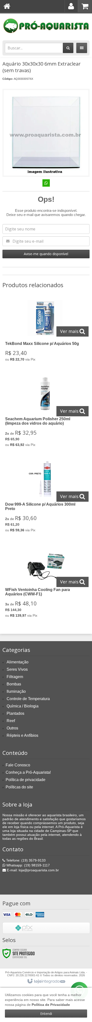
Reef (11, 721)
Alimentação (17, 662)
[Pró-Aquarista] (46, 25)
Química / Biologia (23, 706)
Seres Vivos (17, 669)
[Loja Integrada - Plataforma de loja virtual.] (46, 981)
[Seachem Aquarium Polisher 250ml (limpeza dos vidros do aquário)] (45, 412)
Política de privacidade (25, 780)
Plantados (15, 713)
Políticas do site (19, 787)
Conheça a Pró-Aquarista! (28, 772)
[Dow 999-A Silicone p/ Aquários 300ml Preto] (45, 497)
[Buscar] (68, 48)
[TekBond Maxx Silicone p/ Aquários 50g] (45, 331)
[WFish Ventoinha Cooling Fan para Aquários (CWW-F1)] (45, 582)
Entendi (46, 1013)
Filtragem (15, 677)
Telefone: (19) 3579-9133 (25, 860)
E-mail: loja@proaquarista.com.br (32, 870)
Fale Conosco (18, 765)
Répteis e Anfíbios (22, 735)
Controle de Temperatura (28, 699)
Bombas (14, 684)
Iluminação (16, 691)
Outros (12, 728)
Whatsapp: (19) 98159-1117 (27, 865)
